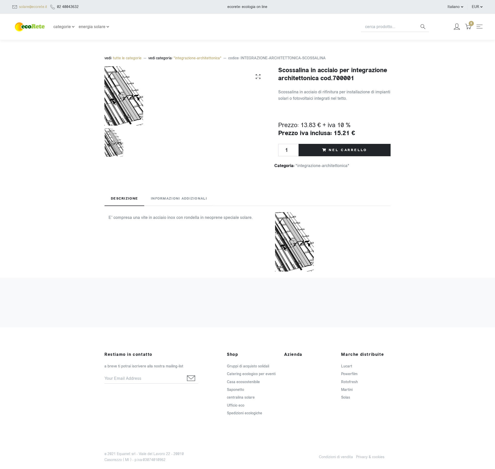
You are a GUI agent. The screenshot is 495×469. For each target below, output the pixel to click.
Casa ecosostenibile (243, 382)
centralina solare (241, 397)
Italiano (454, 6)
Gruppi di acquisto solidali (248, 366)
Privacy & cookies (370, 457)
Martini (347, 389)
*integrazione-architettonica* (197, 58)
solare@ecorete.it (33, 6)
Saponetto (235, 389)
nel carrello (348, 150)
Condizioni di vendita (336, 457)
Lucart (346, 366)
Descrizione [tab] (124, 198)
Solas (345, 397)
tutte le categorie (127, 58)
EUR (475, 6)
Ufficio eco (235, 405)
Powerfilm (349, 374)
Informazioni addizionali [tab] (179, 198)
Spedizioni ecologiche (244, 413)
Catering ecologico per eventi (251, 374)
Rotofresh (349, 382)
